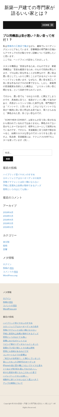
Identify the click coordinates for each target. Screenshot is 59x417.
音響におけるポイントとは (15, 340)
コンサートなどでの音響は (15, 354)
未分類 (6, 242)
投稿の (8, 268)
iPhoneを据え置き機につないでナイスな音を (23, 365)
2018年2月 (8, 227)
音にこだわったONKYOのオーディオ (19, 362)
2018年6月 (8, 212)
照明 (5, 245)
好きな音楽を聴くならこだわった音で (19, 372)
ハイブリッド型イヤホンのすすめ (19, 174)
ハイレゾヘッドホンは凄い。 (16, 376)
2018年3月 (8, 223)
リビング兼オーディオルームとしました (20, 344)
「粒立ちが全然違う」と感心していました (21, 358)
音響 (5, 249)
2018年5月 (8, 216)
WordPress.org (10, 275)
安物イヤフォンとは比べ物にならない (21, 182)
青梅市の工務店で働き (17, 46)
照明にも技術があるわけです (16, 351)
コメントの (10, 271)
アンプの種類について (13, 383)
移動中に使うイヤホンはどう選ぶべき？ (20, 379)
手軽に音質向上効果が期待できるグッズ (22, 185)
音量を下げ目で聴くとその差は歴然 (18, 348)
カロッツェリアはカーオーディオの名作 (22, 178)
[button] (47, 25)
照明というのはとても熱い (15, 189)
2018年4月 (8, 219)
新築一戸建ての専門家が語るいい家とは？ (29, 10)
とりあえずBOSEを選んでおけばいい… (20, 369)
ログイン (7, 264)
